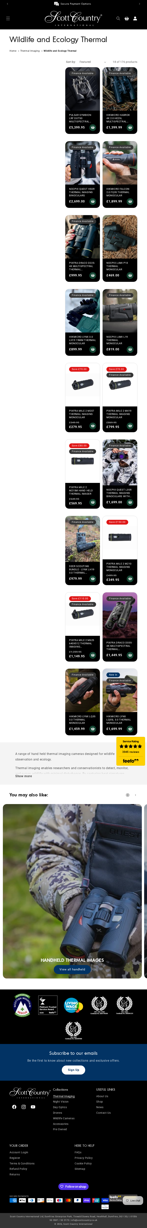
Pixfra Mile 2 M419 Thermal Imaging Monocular (118, 414)
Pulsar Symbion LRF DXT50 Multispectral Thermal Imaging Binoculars (81, 121)
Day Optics (60, 1107)
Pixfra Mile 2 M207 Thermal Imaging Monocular (81, 414)
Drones (57, 1112)
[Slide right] (135, 795)
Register (15, 1157)
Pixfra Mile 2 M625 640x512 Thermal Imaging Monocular (81, 645)
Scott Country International (78, 1224)
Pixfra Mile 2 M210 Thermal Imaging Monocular (118, 567)
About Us (102, 1096)
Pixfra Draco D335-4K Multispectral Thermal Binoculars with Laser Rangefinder (119, 649)
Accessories (61, 1123)
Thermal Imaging (30, 51)
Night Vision (61, 1101)
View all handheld (72, 969)
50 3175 (64, 1220)
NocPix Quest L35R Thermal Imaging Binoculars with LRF (118, 494)
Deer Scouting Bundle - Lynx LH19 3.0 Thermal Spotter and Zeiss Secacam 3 (82, 573)
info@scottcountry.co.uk (84, 1220)
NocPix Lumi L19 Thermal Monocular (117, 340)
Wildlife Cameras (64, 1118)
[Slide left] (128, 795)
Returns (15, 1174)
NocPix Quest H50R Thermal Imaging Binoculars (82, 192)
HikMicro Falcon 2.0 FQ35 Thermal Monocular (118, 192)
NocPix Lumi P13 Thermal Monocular (117, 266)
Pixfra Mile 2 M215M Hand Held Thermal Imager (81, 490)
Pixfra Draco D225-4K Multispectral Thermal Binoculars (82, 267)
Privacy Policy (84, 1157)
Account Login (19, 1152)
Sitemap (80, 1168)
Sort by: (71, 61)
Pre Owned (60, 1129)
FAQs (78, 1152)
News (99, 1107)
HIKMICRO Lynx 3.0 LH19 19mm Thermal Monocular (82, 340)
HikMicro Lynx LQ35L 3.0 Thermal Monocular (118, 720)
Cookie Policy (83, 1163)
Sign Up (73, 1070)
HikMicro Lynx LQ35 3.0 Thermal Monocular (82, 720)
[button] (8, 18)
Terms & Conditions (22, 1163)
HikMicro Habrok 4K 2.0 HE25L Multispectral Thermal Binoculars (118, 121)
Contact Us (103, 1112)
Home (13, 51)
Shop (99, 1101)
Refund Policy (18, 1168)
